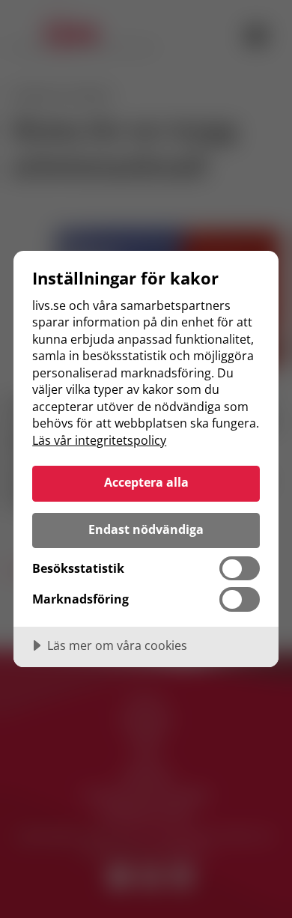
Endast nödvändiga (146, 529)
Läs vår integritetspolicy (99, 440)
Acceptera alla (146, 482)
